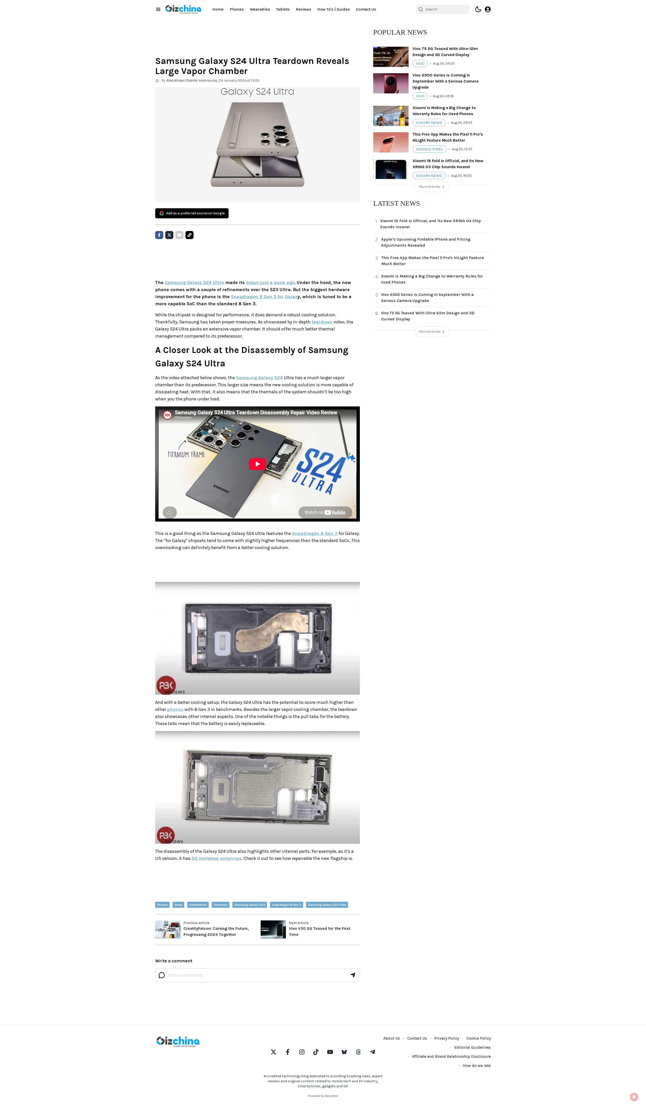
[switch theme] (478, 9)
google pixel (429, 149)
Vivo (420, 63)
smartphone (198, 905)
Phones (237, 9)
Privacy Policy (446, 1038)
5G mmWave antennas (216, 858)
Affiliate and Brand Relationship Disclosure (451, 1056)
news (178, 905)
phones (175, 709)
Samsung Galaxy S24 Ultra (194, 282)
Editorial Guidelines (472, 1047)
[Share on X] (169, 235)
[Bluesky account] (344, 1052)
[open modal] (488, 9)
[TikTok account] (316, 1052)
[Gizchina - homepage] (183, 9)
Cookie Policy (478, 1038)
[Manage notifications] (634, 1097)
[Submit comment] (353, 975)
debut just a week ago (270, 282)
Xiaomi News (429, 122)
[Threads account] (358, 1052)
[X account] (274, 1052)
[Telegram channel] (372, 1052)
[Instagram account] (302, 1052)
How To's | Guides (333, 9)
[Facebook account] (288, 1052)
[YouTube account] (330, 1052)
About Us (391, 1038)
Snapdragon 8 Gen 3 (314, 533)
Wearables (260, 9)
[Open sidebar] (158, 9)
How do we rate (477, 1065)
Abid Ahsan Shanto (182, 80)
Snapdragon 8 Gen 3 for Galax (264, 296)
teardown (322, 322)
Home (218, 9)
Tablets (283, 9)
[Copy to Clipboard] (189, 235)
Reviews (303, 9)
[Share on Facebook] (159, 235)
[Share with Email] (179, 235)
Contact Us (366, 9)
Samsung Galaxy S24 (259, 377)
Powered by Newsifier (323, 1096)
